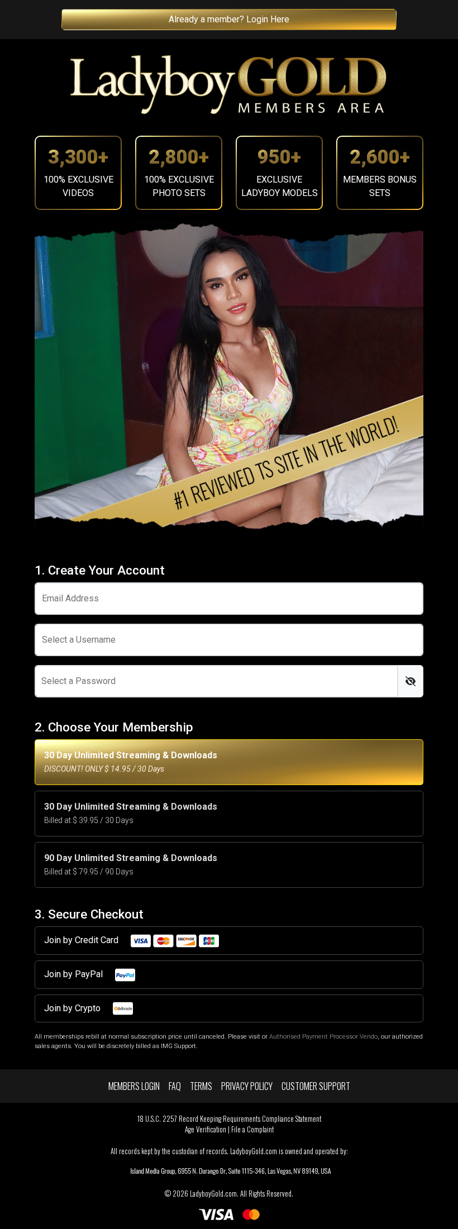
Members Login (134, 1086)
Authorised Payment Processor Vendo (323, 1036)
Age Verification (205, 1129)
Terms (201, 1086)
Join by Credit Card (82, 940)
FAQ (175, 1086)
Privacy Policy (247, 1086)
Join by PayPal (74, 974)
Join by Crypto (73, 1008)
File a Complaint (252, 1129)
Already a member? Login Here (229, 19)
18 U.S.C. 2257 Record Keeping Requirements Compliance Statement (229, 1118)
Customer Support (316, 1086)
